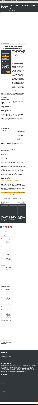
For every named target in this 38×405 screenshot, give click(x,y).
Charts (16, 5)
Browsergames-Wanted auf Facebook (6, 356)
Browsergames (25, 5)
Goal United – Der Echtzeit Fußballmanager (8, 314)
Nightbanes (2, 376)
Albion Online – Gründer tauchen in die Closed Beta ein (8, 259)
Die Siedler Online (17, 50)
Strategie (6, 43)
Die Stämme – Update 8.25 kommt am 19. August (21, 217)
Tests (8, 43)
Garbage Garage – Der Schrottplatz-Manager (8, 321)
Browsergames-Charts (5, 286)
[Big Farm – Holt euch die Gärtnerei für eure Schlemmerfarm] (13, 215)
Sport (8, 317)
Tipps (11, 8)
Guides (33, 5)
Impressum (2, 393)
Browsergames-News (5, 235)
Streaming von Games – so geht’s (8, 247)
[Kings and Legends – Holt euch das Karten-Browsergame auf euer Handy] (4, 215)
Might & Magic (3, 383)
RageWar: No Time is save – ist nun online (8, 239)
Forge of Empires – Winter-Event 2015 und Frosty (8, 267)
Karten (9, 241)
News (11, 5)
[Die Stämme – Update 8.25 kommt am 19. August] (21, 215)
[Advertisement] (19, 124)
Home (1, 43)
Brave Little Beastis (3, 384)
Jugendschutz (3, 398)
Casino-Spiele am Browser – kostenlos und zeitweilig (8, 253)
